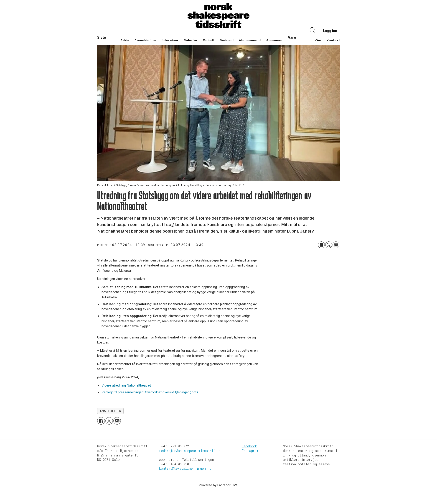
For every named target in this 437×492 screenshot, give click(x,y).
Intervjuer (170, 40)
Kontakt (333, 40)
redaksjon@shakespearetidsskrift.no (191, 450)
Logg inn (330, 31)
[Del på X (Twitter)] (328, 244)
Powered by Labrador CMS (218, 485)
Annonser (274, 40)
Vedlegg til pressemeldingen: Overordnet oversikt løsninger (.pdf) (150, 392)
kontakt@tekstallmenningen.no (185, 468)
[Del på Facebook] (321, 244)
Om (318, 40)
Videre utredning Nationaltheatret (126, 385)
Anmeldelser (145, 40)
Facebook (249, 446)
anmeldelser (110, 411)
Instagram (250, 450)
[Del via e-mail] (336, 244)
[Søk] (312, 30)
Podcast (226, 40)
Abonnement (250, 40)
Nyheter (191, 40)
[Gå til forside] (218, 15)
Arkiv (124, 40)
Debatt (208, 40)
